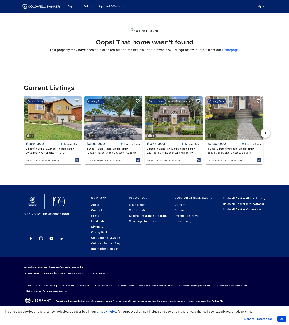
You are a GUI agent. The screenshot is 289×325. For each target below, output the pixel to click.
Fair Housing (50, 285)
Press (95, 216)
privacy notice (106, 311)
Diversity (97, 227)
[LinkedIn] (61, 238)
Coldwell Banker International (243, 204)
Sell (86, 6)
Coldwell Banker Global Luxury (244, 198)
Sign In (261, 6)
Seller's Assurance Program (148, 216)
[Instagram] (41, 238)
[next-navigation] (265, 133)
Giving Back (99, 232)
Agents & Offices (109, 6)
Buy (70, 6)
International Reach (105, 249)
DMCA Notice (68, 285)
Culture (180, 210)
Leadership (99, 221)
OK (282, 319)
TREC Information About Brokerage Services (46, 291)
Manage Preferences (258, 319)
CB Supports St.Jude (105, 238)
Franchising (183, 221)
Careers (180, 204)
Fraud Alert (84, 285)
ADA (38, 285)
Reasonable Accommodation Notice (156, 285)
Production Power (187, 216)
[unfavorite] (77, 101)
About (95, 204)
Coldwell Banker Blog (106, 243)
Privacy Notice (76, 267)
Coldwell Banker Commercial (243, 209)
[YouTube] (51, 238)
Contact (96, 210)
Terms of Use (58, 267)
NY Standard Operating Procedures (194, 285)
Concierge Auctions (142, 221)
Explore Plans (218, 301)
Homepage (230, 50)
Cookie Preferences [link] (103, 285)
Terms (28, 285)
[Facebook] (30, 238)
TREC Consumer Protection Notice (231, 285)
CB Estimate (137, 210)
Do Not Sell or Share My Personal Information (65, 273)
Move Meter (137, 204)
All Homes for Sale (125, 285)
